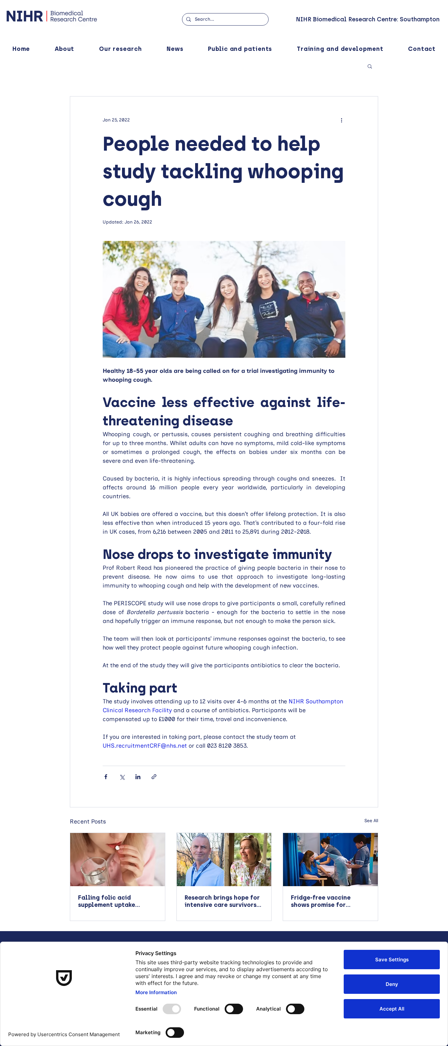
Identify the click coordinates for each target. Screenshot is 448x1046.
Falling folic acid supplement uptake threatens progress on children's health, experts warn (117, 901)
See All (371, 820)
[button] (370, 66)
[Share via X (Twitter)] (122, 777)
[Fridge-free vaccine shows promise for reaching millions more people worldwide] (330, 859)
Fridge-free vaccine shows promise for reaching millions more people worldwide (326, 901)
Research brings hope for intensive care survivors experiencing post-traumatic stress (222, 901)
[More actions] (341, 120)
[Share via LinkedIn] (138, 777)
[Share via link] (154, 777)
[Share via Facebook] (106, 777)
